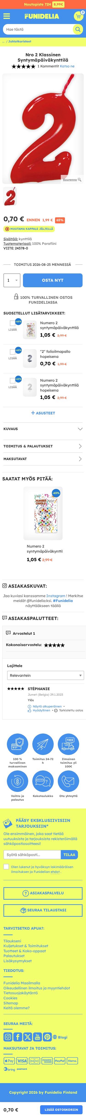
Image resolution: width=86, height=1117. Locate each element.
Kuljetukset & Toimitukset (25, 945)
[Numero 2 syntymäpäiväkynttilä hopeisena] (30, 387)
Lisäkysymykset (17, 960)
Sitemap (10, 1003)
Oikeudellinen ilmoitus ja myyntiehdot (36, 988)
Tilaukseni (12, 941)
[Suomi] (7, 1037)
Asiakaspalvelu (46, 893)
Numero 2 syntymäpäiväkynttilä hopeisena (59, 385)
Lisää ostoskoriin (61, 1109)
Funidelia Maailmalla (21, 983)
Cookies (10, 998)
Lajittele (14, 665)
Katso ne (67, 66)
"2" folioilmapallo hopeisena (55, 354)
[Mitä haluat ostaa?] (6, 16)
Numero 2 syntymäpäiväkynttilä (59, 325)
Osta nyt (53, 280)
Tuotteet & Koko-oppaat (24, 951)
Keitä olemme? (16, 1008)
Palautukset (14, 955)
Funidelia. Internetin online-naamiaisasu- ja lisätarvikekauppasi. (42, 16)
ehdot (55, 872)
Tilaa (69, 854)
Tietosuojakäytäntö (20, 993)
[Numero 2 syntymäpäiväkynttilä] (30, 329)
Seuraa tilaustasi (46, 910)
